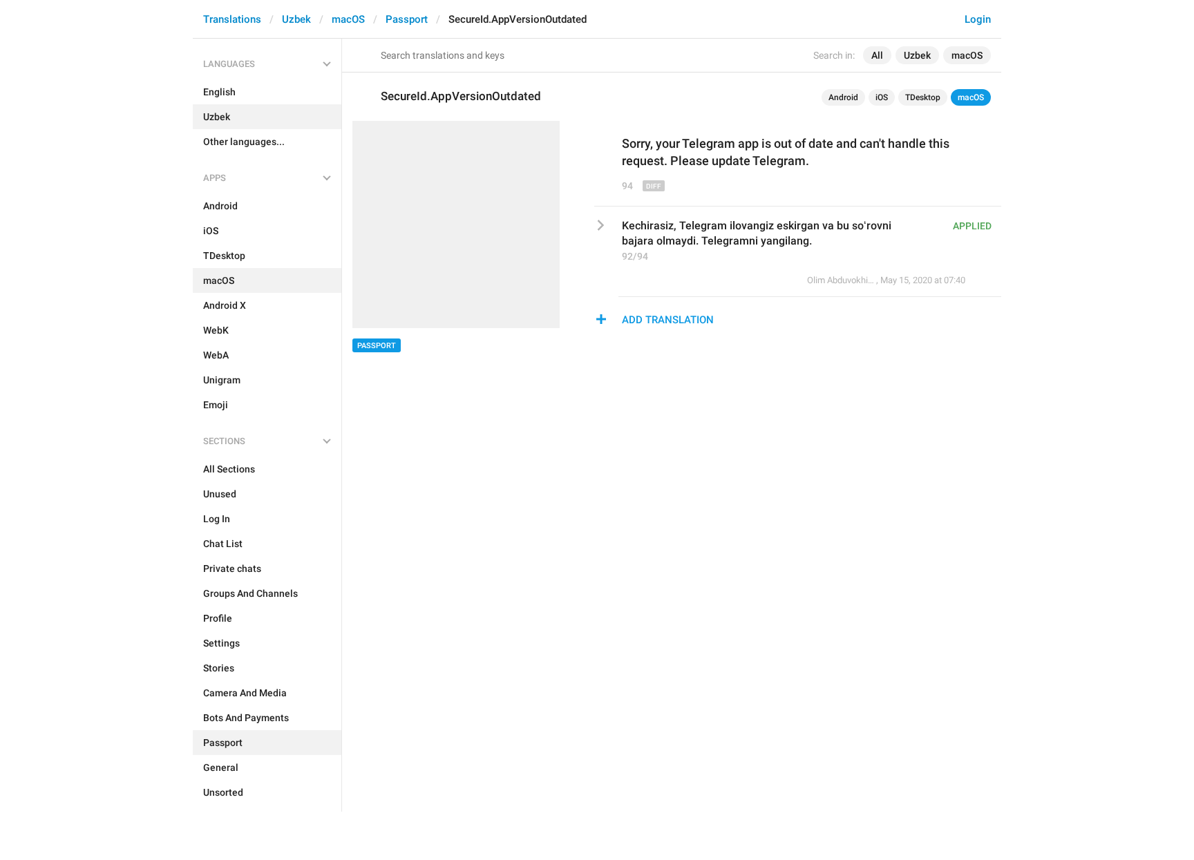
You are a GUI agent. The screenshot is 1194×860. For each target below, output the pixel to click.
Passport (407, 19)
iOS (881, 97)
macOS (348, 19)
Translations (232, 19)
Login (978, 19)
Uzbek (296, 19)
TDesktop (922, 97)
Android (843, 97)
